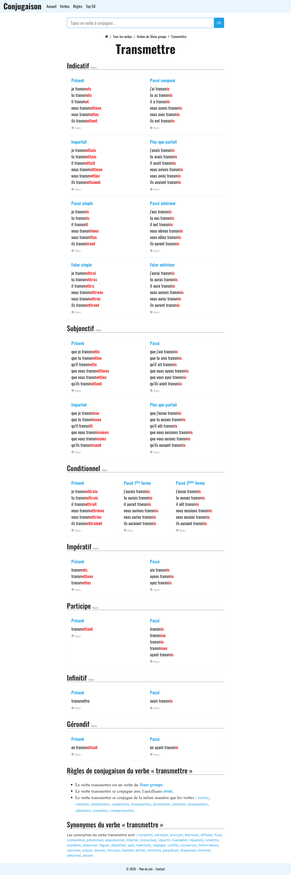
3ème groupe (151, 785)
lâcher (140, 850)
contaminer (76, 840)
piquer (87, 850)
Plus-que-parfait (163, 141)
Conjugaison (22, 6)
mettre (203, 797)
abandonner (114, 840)
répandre (196, 840)
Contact (160, 868)
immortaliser (208, 845)
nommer (203, 850)
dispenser (188, 850)
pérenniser (95, 840)
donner (99, 850)
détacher (74, 855)
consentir (145, 835)
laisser (88, 855)
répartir (164, 840)
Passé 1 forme (137, 483)
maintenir (143, 845)
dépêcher (118, 845)
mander (128, 850)
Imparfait (79, 141)
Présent (77, 80)
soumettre (120, 804)
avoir (168, 791)
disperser (90, 845)
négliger (159, 845)
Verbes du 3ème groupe (151, 36)
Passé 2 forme (190, 483)
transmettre (141, 804)
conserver (188, 845)
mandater (179, 840)
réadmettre (100, 804)
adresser (161, 835)
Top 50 (90, 6)
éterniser (192, 835)
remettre (100, 810)
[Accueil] (106, 35)
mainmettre (198, 804)
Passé (155, 343)
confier (173, 845)
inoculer (113, 850)
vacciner (73, 850)
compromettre (122, 810)
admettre (83, 810)
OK (219, 23)
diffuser (206, 835)
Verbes (65, 6)
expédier (74, 845)
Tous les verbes (122, 36)
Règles (77, 6)
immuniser (148, 840)
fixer (218, 835)
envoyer (176, 835)
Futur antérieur (162, 264)
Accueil (51, 6)
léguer (104, 845)
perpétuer (170, 850)
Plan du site (146, 868)
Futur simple (81, 264)
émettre (179, 804)
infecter (132, 840)
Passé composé (162, 80)
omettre (82, 804)
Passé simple (82, 203)
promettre (161, 804)
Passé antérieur (163, 203)
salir (131, 845)
